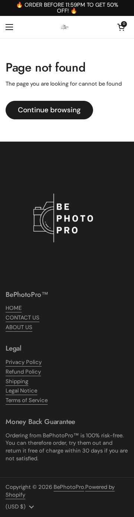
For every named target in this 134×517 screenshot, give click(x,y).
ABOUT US (19, 327)
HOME (14, 308)
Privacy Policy (24, 362)
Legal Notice (21, 390)
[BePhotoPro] (65, 27)
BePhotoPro (69, 487)
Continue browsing (49, 110)
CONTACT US (22, 317)
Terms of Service (27, 400)
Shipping (17, 381)
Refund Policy (23, 371)
